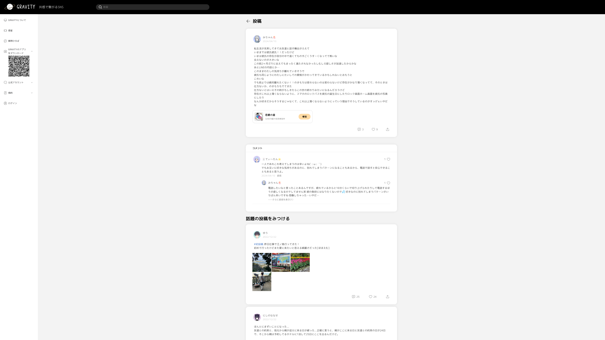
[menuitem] (19, 20)
